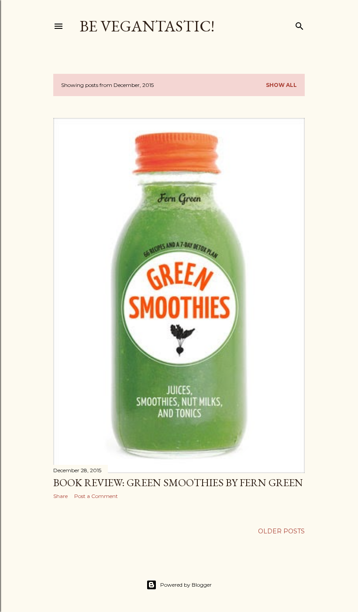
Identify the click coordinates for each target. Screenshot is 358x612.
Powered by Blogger (186, 584)
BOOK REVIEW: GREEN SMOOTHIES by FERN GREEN (178, 482)
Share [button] (60, 496)
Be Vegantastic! (146, 26)
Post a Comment (96, 496)
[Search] (299, 24)
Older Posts (281, 531)
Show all (281, 85)
